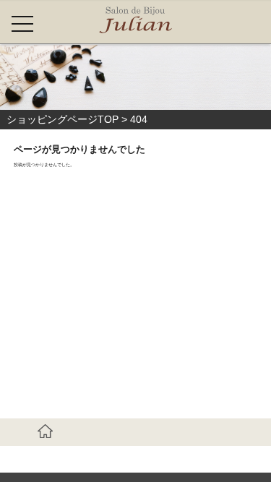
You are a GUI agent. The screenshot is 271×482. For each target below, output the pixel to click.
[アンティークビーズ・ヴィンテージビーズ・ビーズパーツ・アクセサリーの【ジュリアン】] (135, 21)
